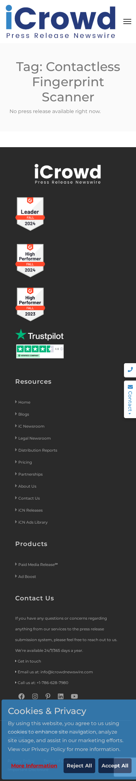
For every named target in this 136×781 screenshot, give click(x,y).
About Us (27, 486)
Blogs (23, 414)
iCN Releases (30, 510)
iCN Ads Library (33, 522)
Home (24, 402)
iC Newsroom (32, 426)
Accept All (115, 766)
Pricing (25, 462)
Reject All (79, 766)
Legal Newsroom (35, 438)
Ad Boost (27, 576)
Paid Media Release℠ (38, 564)
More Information (34, 766)
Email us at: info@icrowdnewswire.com (55, 672)
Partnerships (30, 474)
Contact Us (29, 498)
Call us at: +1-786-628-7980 (43, 682)
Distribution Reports (38, 450)
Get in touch (29, 661)
